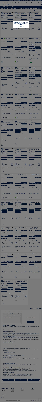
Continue (21, 26)
